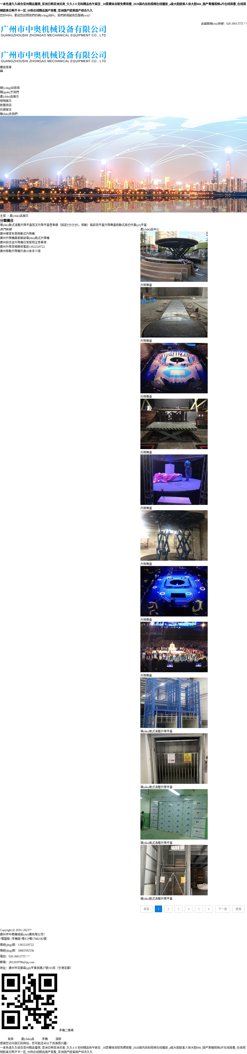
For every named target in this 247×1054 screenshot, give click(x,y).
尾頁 (238, 909)
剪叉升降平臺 (40, 225)
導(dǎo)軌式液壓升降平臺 (16, 225)
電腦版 (5, 939)
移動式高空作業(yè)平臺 (131, 225)
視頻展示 (85, 44)
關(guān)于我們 (36, 44)
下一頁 (222, 909)
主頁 (3, 216)
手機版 (16, 939)
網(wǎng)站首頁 (12, 44)
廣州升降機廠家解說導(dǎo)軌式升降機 (24, 238)
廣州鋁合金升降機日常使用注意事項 (23, 242)
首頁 (146, 909)
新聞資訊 (110, 44)
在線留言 (134, 44)
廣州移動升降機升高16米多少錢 (20, 251)
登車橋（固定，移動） (69, 225)
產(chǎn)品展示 (61, 44)
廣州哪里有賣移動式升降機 (17, 233)
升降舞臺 (110, 225)
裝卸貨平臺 (97, 225)
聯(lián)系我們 (158, 44)
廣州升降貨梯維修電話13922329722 (22, 246)
